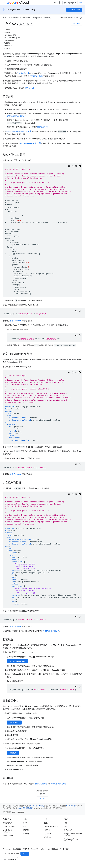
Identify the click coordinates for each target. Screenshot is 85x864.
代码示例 (47, 830)
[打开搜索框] (55, 2)
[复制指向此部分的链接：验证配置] (15, 639)
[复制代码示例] (72, 166)
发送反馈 (76, 24)
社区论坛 (26, 823)
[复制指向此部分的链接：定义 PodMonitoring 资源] (34, 354)
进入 (18, 661)
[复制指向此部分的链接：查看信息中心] (21, 700)
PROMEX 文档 (35, 76)
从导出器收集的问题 (58, 784)
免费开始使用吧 (74, 10)
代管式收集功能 (23, 73)
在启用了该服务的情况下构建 (17, 131)
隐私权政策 (17, 849)
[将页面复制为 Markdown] (28, 24)
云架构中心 (48, 834)
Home (5, 18)
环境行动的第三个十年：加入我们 (57, 849)
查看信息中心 (42, 127)
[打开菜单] (3, 2)
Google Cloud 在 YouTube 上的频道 (73, 834)
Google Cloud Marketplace (7, 831)
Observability (26, 18)
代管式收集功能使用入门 (17, 116)
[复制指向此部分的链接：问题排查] (15, 778)
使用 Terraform (15, 321)
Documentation (14, 18)
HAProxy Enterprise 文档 (28, 143)
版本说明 (26, 830)
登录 (80, 3)
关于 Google (7, 849)
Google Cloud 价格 (9, 826)
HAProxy (28, 88)
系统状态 (26, 834)
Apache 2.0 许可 (71, 806)
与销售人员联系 (8, 835)
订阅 (24, 854)
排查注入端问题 (41, 784)
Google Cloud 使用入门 (52, 826)
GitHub (46, 823)
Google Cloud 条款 (37, 849)
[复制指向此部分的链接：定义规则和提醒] (23, 483)
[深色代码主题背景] (69, 166)
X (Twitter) (68, 830)
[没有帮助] (80, 17)
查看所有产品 (7, 823)
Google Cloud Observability (21, 9)
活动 (66, 826)
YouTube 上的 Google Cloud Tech (71, 840)
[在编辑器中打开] (76, 166)
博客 (66, 823)
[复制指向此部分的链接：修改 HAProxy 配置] (27, 154)
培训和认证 (48, 837)
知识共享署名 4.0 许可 (37, 806)
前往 (14, 723)
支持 (24, 826)
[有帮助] (77, 17)
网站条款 (26, 849)
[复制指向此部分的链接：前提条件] (15, 97)
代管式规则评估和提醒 (50, 631)
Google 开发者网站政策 (25, 808)
